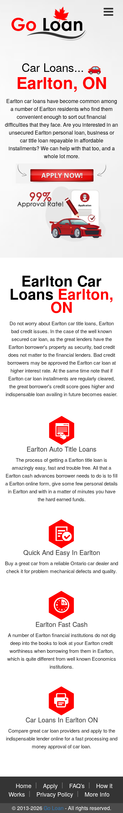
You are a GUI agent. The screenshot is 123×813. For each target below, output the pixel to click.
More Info (97, 794)
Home (23, 785)
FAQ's (77, 785)
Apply (50, 785)
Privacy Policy (54, 794)
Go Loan (54, 808)
